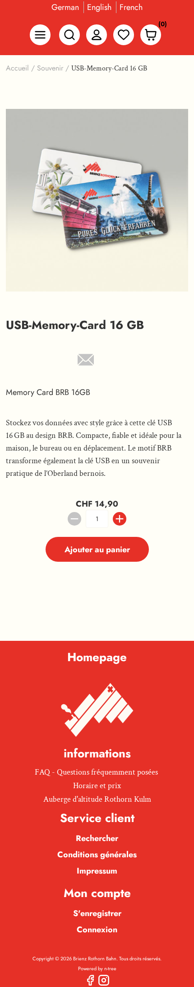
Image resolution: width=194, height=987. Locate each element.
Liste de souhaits (123, 35)
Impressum (97, 871)
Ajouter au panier (97, 549)
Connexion (97, 929)
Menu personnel (96, 35)
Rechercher (97, 838)
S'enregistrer (97, 913)
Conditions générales (97, 854)
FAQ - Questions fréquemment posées (96, 772)
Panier (160, 26)
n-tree (110, 968)
